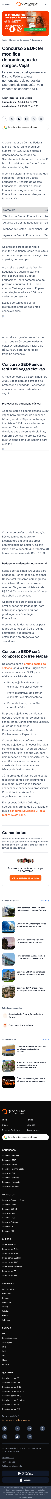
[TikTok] (17, 1436)
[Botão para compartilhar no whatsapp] (12, 119)
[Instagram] (42, 1428)
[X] (17, 1428)
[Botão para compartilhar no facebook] (26, 119)
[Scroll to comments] (4, 118)
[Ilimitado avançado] (25, 23)
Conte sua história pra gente (16, 1420)
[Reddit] (4, 1436)
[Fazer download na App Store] (25, 1480)
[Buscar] (46, 5)
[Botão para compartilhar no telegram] (19, 119)
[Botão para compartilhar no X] (34, 119)
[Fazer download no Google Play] (25, 1473)
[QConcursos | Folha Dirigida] (27, 4)
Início (4, 40)
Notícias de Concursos (19, 40)
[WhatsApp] (29, 1436)
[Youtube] (29, 1428)
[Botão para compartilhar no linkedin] (41, 119)
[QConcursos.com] (14, 1111)
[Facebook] (4, 1428)
